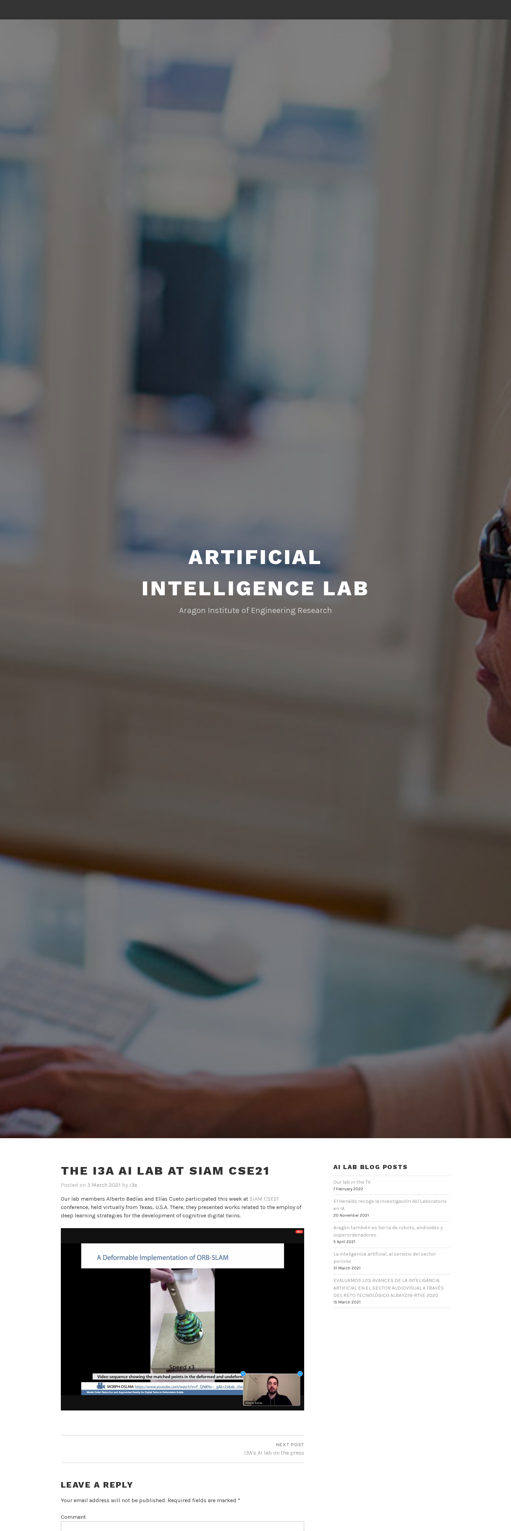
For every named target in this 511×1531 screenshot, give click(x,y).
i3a (133, 1185)
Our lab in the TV (352, 1182)
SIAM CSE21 (264, 1198)
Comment (73, 1517)
